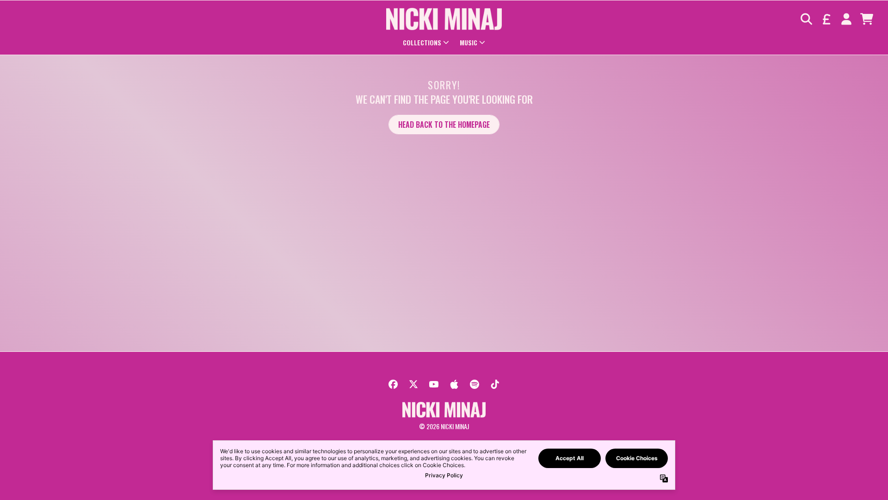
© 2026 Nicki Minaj (444, 426)
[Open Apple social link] (454, 384)
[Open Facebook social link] (393, 384)
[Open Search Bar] (805, 18)
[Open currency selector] (826, 19)
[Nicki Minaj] (444, 19)
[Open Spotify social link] (474, 384)
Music (468, 42)
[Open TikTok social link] (495, 384)
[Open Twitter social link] (413, 384)
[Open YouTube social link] (434, 384)
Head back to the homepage (444, 124)
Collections (422, 42)
